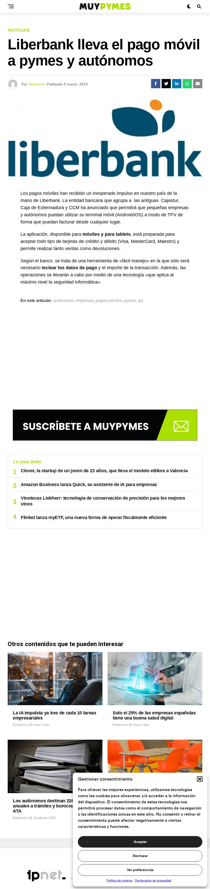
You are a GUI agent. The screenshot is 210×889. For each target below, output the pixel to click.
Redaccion (37, 84)
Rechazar (140, 856)
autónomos (63, 301)
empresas (84, 301)
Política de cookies (119, 880)
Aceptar (140, 842)
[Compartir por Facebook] (155, 83)
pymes (130, 301)
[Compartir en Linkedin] (176, 83)
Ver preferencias (140, 870)
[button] (199, 779)
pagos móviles (109, 301)
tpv (140, 301)
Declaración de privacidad (153, 880)
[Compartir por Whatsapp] (187, 83)
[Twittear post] (166, 83)
